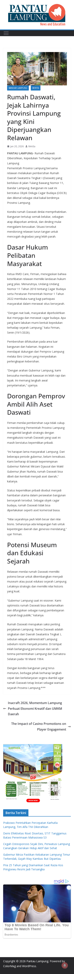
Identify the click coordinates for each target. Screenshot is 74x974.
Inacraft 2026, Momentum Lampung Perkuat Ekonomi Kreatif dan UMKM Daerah (35, 708)
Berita (35, 88)
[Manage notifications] (65, 965)
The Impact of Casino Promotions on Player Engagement (38, 727)
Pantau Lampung (37, 961)
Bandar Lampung (18, 88)
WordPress (29, 966)
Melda (31, 146)
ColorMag (9, 966)
